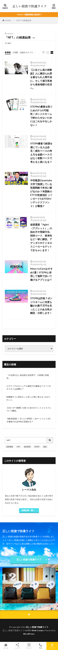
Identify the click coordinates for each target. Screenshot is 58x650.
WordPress (28, 634)
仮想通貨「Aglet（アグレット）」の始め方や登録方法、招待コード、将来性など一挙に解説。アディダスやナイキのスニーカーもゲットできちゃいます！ (41, 237)
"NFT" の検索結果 (23, 20)
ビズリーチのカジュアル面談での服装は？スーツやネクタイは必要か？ (28, 387)
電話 (40, 648)
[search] (50, 440)
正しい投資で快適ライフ (29, 559)
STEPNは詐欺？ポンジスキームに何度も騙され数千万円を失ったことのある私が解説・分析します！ (41, 305)
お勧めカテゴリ (26, 52)
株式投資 (27, 447)
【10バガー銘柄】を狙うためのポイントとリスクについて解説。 (28, 409)
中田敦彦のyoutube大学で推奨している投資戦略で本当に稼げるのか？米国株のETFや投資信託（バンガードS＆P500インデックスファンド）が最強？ (41, 193)
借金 (45, 447)
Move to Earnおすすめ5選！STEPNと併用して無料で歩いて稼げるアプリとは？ (41, 274)
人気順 (15, 52)
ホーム (5, 648)
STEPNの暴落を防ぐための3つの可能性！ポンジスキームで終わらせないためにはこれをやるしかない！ (41, 115)
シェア (17, 648)
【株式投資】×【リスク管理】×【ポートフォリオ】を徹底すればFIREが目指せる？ (28, 420)
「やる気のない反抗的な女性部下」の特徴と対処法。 (27, 376)
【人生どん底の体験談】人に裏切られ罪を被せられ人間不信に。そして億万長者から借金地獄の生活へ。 (41, 78)
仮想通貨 (9, 447)
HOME (8, 20)
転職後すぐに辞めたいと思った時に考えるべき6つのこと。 (28, 398)
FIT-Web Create (36, 630)
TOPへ (52, 648)
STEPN (36, 447)
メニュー (29, 648)
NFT (18, 447)
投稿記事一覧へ (28, 510)
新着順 (8, 52)
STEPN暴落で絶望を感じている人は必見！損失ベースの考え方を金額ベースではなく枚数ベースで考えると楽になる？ (41, 152)
